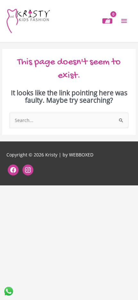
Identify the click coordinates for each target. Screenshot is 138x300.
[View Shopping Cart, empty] (107, 20)
